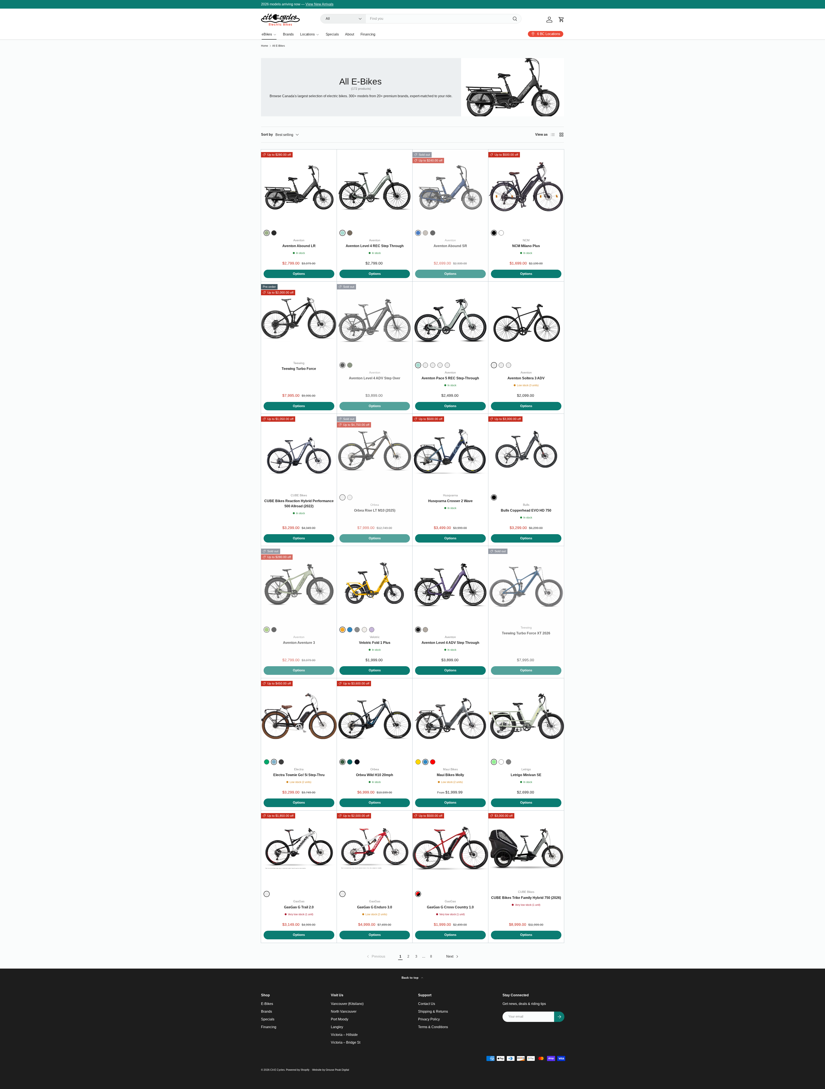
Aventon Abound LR (299, 246)
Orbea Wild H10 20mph (374, 775)
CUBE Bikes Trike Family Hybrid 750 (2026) (526, 898)
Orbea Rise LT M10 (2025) (374, 510)
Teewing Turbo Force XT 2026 (526, 633)
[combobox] (421, 18)
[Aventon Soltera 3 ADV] (526, 319)
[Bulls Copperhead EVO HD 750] (526, 452)
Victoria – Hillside (344, 1035)
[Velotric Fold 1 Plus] (375, 584)
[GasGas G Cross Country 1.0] (450, 848)
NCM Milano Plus (526, 246)
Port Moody (339, 1019)
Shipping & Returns (433, 1011)
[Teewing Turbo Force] (299, 319)
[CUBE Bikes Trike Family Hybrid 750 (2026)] (526, 848)
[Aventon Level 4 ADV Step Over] (375, 319)
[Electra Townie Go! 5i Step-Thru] (299, 716)
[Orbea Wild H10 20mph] (375, 716)
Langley (337, 1027)
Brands (288, 34)
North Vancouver (343, 1011)
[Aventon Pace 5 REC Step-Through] (450, 319)
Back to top (410, 977)
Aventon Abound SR (450, 246)
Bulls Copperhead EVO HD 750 (526, 510)
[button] (561, 19)
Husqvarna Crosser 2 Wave (450, 501)
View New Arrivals (319, 4)
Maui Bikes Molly (450, 775)
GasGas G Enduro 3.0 (374, 907)
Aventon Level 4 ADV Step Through (450, 642)
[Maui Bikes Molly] (450, 716)
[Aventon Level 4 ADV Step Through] (450, 584)
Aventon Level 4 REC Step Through (375, 246)
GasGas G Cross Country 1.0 (450, 907)
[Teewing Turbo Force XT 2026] (526, 584)
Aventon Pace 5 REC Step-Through (450, 378)
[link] (376, 956)
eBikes (267, 34)
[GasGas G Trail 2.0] (299, 848)
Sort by (267, 134)
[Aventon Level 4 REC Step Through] (375, 187)
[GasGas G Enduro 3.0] (375, 848)
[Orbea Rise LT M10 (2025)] (375, 452)
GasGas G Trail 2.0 (299, 907)
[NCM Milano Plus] (526, 187)
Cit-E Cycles (277, 1069)
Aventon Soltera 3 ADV (526, 378)
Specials (332, 34)
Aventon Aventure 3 (299, 642)
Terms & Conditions (433, 1027)
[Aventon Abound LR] (299, 187)
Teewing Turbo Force (299, 369)
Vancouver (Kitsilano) (347, 1004)
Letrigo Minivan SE (526, 775)
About (349, 34)
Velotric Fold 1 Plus (374, 642)
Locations (307, 34)
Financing (368, 34)
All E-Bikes (278, 46)
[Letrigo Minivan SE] (526, 716)
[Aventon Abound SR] (450, 187)
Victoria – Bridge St (345, 1042)
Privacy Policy (429, 1019)
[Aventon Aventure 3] (299, 584)
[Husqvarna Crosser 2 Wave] (450, 452)
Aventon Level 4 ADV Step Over (374, 378)
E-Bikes (267, 1004)
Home (264, 46)
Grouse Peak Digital (337, 1069)
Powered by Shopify (297, 1069)
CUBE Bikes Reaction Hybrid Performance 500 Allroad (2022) (299, 503)
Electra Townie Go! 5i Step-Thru (299, 775)
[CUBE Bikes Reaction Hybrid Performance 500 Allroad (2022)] (299, 452)
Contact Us (426, 1004)
